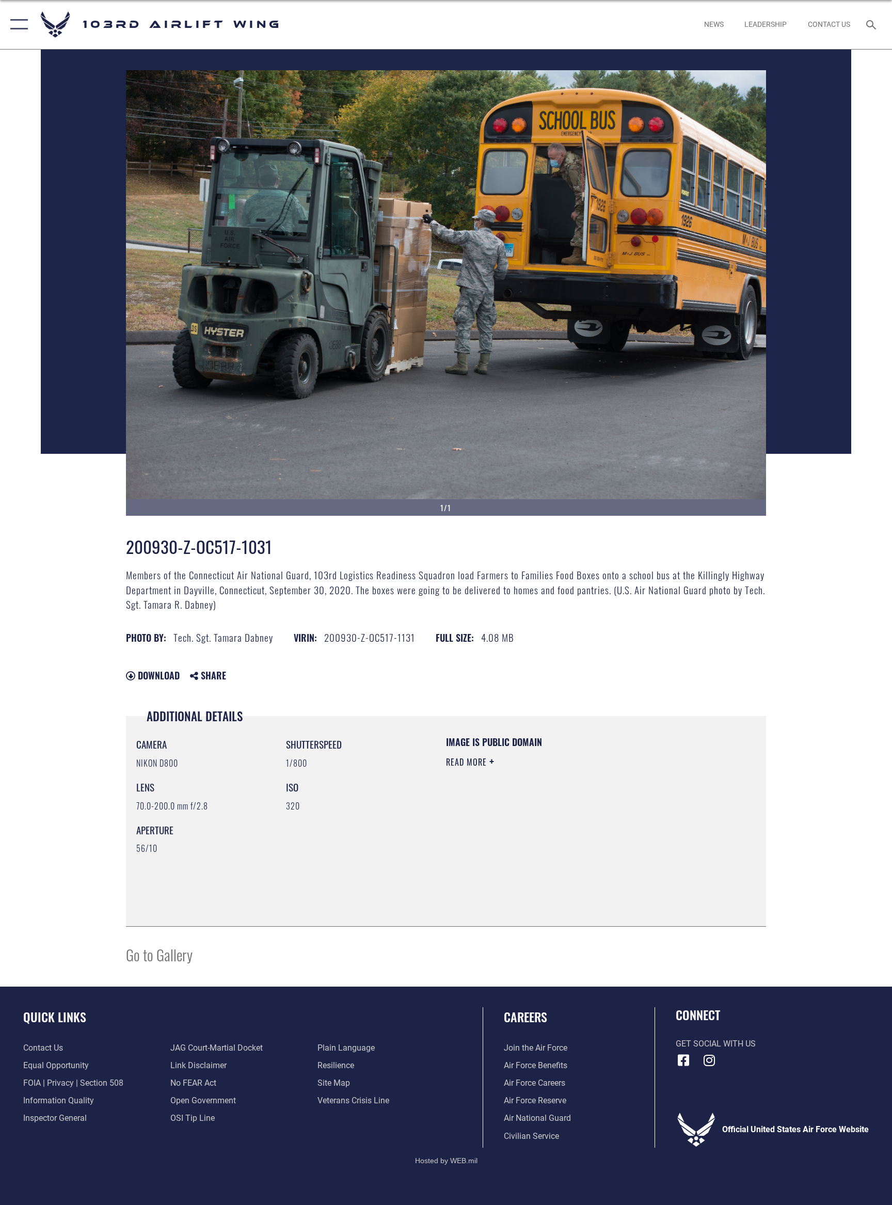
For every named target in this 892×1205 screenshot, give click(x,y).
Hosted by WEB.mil (446, 1160)
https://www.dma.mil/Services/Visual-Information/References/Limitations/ (546, 834)
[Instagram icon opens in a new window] (709, 1060)
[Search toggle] (872, 24)
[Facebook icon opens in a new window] (683, 1060)
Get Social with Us (716, 1044)
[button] (17, 24)
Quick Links (54, 1016)
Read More (467, 762)
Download (157, 675)
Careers (525, 1016)
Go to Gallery (159, 954)
